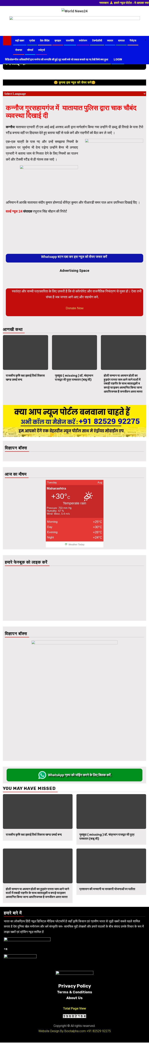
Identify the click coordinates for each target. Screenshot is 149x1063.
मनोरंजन (83, 40)
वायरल (121, 40)
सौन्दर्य (30, 50)
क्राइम (58, 40)
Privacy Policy (74, 986)
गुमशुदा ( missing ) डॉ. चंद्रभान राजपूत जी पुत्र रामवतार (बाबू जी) (74, 377)
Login (118, 59)
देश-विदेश (44, 40)
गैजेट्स (133, 40)
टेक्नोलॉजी (97, 40)
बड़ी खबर (19, 40)
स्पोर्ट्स (41, 50)
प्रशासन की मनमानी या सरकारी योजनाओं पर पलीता (107, 889)
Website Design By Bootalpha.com (62, 1031)
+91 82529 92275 (99, 1031)
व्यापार (110, 40)
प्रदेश (32, 40)
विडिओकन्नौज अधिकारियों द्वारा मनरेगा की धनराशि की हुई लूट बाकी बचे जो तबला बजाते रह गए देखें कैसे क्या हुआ (57, 59)
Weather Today (76, 544)
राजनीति (70, 40)
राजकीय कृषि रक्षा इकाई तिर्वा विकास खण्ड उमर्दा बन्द (34, 834)
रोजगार (18, 50)
